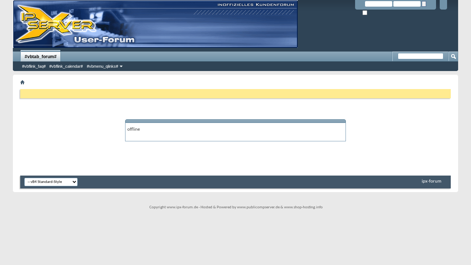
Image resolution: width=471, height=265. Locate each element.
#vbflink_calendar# (66, 66)
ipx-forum (431, 181)
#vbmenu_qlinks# (102, 66)
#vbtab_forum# (41, 56)
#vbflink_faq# (34, 66)
